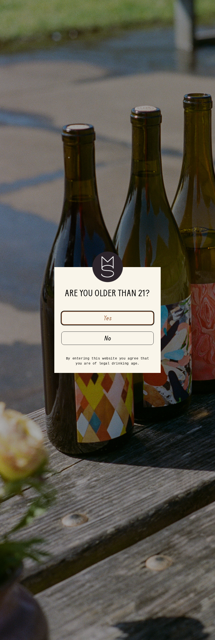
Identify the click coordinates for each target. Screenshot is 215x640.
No (107, 338)
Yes (108, 318)
